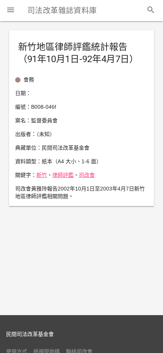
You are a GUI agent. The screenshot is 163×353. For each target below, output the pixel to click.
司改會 (87, 175)
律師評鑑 (63, 175)
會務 (29, 80)
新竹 (41, 175)
